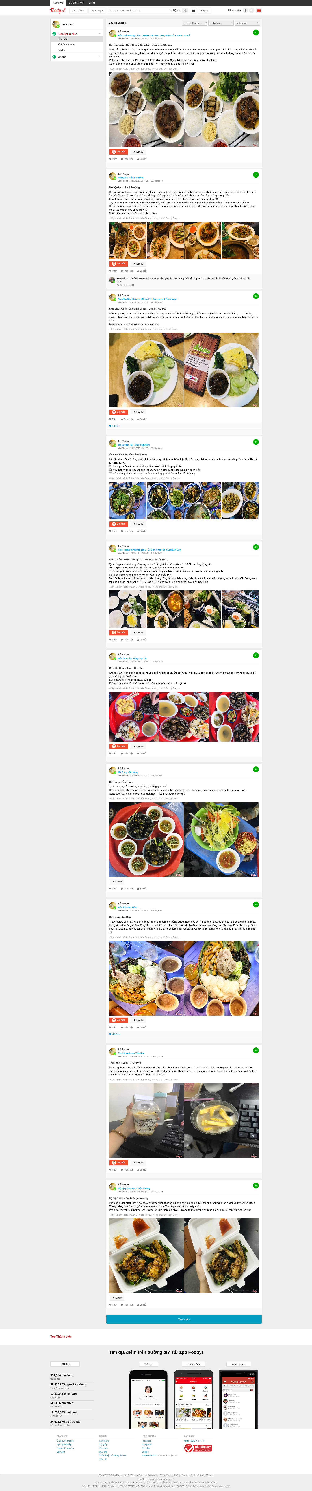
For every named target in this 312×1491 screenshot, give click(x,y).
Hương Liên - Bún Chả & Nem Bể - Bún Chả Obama (140, 44)
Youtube (146, 1448)
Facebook (146, 1441)
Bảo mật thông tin (65, 1448)
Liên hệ (103, 1459)
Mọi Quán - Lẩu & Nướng (130, 177)
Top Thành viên (61, 1336)
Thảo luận (128, 159)
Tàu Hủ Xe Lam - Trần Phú (131, 1053)
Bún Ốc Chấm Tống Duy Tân (132, 658)
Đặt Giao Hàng (76, 3)
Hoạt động (63, 39)
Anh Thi (115, 426)
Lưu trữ (62, 57)
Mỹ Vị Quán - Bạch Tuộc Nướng (134, 1188)
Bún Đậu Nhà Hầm (127, 907)
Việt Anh (116, 1034)
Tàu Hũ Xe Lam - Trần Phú (125, 1062)
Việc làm (103, 1448)
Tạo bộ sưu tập (64, 1444)
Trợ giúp (103, 1444)
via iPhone (123, 38)
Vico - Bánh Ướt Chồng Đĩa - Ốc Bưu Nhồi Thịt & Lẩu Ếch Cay (149, 550)
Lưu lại (139, 152)
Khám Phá (58, 3)
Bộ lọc (176, 10)
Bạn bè (61, 50)
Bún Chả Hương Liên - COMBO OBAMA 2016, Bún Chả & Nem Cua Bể (154, 35)
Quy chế (103, 1452)
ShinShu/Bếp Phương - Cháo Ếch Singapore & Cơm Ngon (147, 299)
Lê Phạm (123, 31)
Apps (205, 10)
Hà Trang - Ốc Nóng (128, 772)
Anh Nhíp (121, 278)
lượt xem (159, 38)
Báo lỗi (143, 159)
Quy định (61, 1452)
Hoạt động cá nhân (67, 34)
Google (145, 1452)
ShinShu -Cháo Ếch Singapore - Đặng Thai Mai (137, 308)
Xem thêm (184, 1319)
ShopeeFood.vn (150, 1455)
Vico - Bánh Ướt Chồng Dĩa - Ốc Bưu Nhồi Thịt (137, 559)
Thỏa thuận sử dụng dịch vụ (113, 1455)
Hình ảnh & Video (66, 44)
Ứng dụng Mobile (65, 1441)
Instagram (146, 1444)
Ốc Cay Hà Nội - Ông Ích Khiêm (134, 445)
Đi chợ (92, 3)
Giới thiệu (104, 1441)
